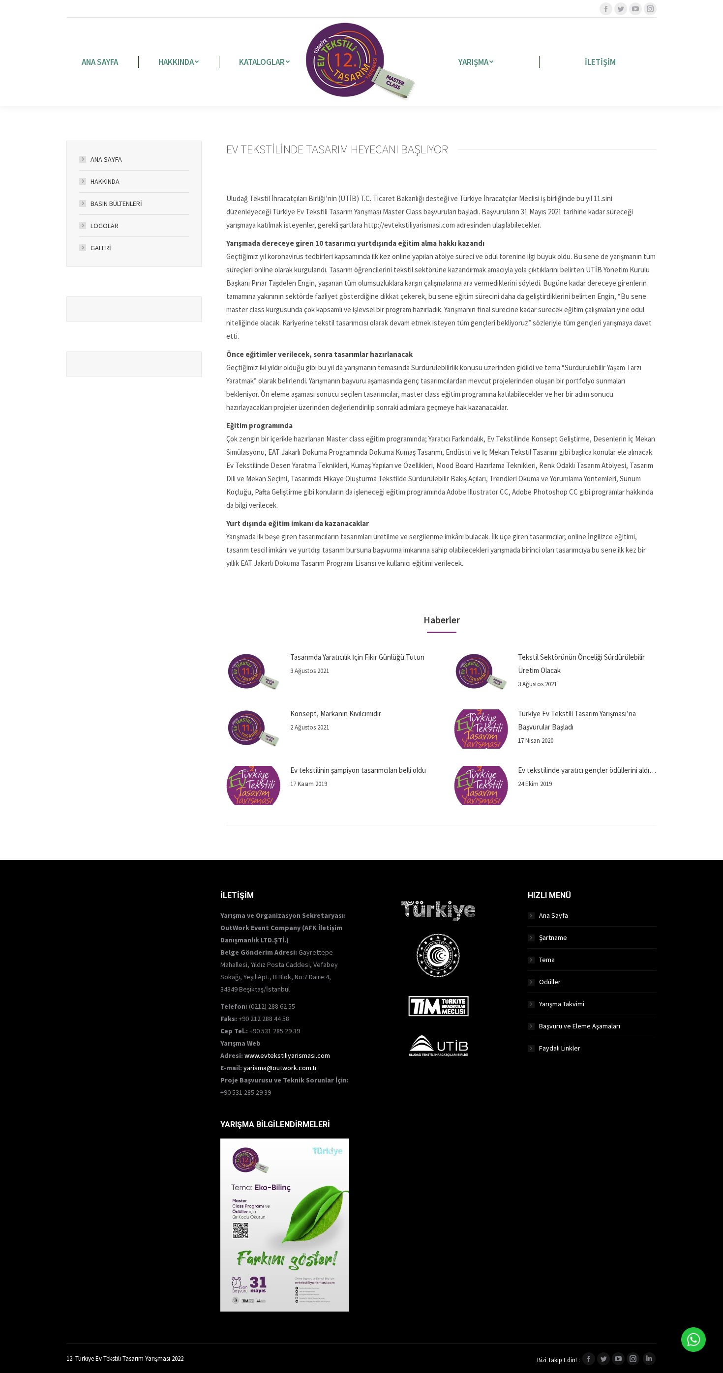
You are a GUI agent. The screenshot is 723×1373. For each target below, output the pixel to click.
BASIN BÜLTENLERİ (116, 203)
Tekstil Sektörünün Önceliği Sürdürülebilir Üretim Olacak (581, 663)
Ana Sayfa (553, 915)
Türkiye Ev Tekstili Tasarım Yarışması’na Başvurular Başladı (577, 720)
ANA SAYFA (106, 159)
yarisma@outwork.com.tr (280, 1067)
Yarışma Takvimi (561, 1003)
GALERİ (100, 247)
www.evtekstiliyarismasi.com (287, 1055)
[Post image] (253, 672)
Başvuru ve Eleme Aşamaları (579, 1026)
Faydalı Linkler (559, 1048)
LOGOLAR (104, 225)
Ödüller (550, 981)
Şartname (553, 937)
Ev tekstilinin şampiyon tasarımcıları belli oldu (358, 770)
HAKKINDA (105, 181)
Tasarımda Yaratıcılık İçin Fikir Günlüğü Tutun (357, 657)
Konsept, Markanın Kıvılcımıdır (335, 713)
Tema (547, 959)
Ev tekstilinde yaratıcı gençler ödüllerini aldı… (587, 770)
